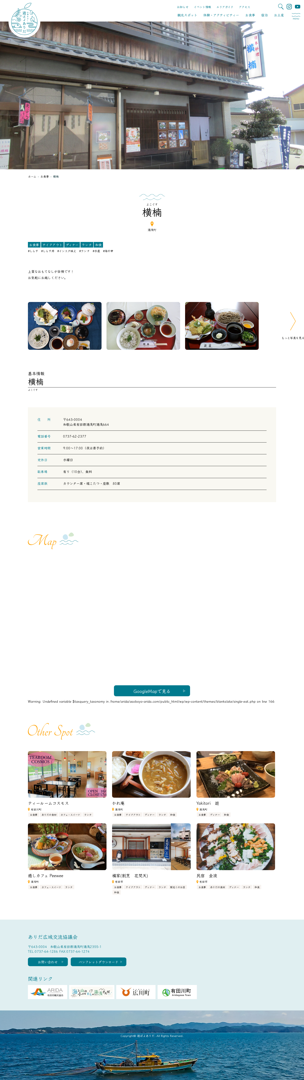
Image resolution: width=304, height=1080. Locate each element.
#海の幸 (108, 251)
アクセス (244, 7)
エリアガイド (224, 7)
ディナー (72, 244)
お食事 (250, 14)
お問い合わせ (48, 961)
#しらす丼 (47, 251)
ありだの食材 (49, 814)
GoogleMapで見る (152, 691)
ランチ (87, 244)
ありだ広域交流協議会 (53, 936)
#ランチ (84, 251)
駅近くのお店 (177, 887)
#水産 (96, 251)
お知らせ (182, 7)
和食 (98, 244)
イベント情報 (202, 7)
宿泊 (264, 14)
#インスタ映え (66, 251)
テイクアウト (52, 244)
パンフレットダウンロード (98, 961)
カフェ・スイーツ (70, 814)
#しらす (33, 251)
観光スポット (187, 14)
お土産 (279, 14)
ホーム (32, 176)
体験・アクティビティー (221, 14)
